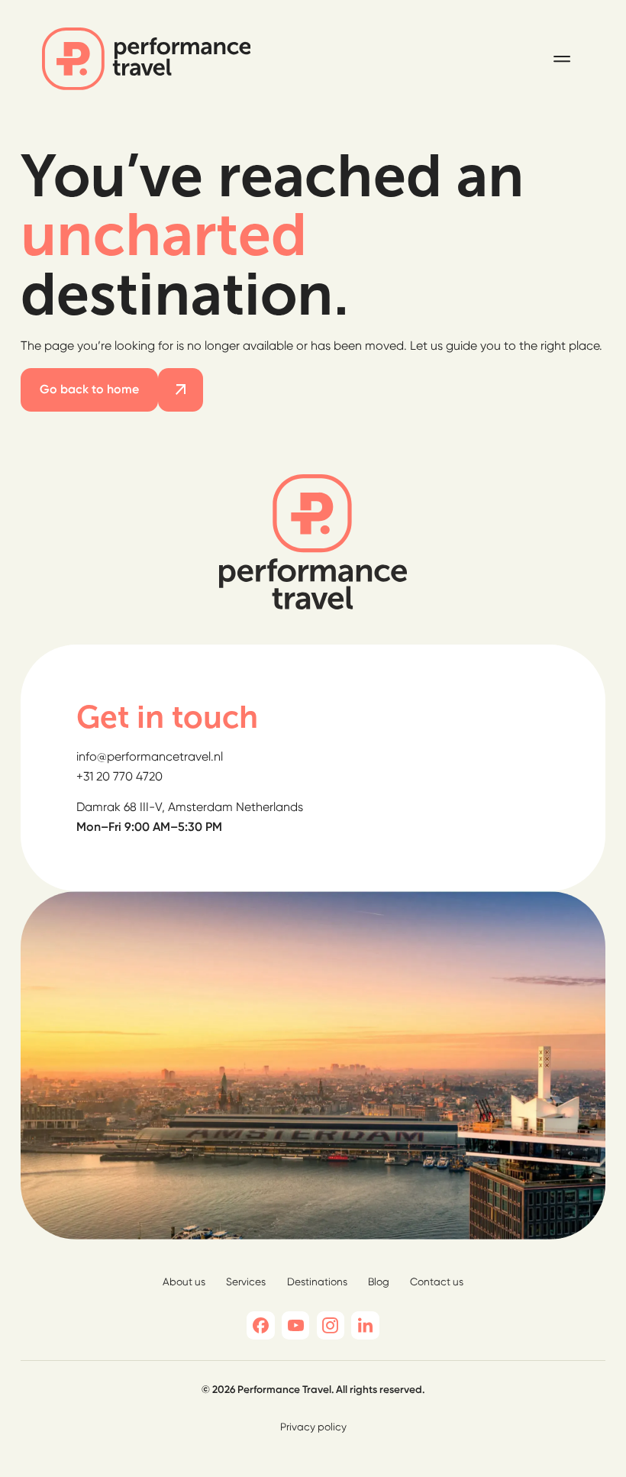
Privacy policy (313, 1426)
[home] (146, 58)
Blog (378, 1281)
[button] (561, 58)
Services (246, 1281)
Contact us (436, 1281)
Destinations (317, 1281)
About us (184, 1281)
